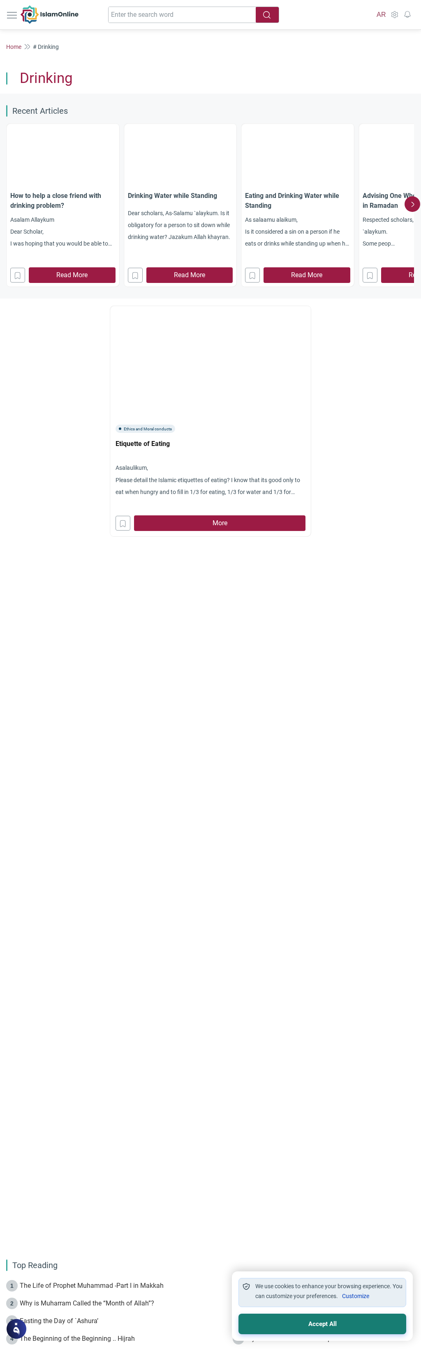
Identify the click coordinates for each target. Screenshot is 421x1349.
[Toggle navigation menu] (13, 15)
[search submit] (267, 15)
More (220, 523)
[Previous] (8, 204)
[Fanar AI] (16, 1329)
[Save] (17, 275)
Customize (355, 1296)
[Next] (412, 204)
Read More (72, 275)
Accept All (322, 1324)
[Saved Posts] (407, 14)
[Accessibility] (394, 14)
